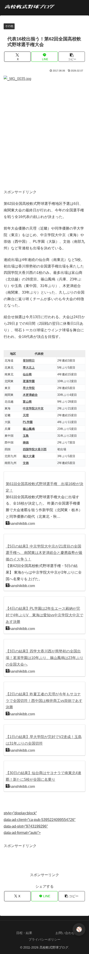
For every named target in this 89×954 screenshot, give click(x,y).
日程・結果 (24, 933)
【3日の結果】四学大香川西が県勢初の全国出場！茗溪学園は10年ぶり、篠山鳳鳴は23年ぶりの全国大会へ (44, 657)
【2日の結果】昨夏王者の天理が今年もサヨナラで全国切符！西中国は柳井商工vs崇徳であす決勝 (44, 700)
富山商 (27, 401)
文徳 (26, 463)
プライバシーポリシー (44, 939)
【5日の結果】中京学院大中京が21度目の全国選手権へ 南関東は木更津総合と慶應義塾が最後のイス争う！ (44, 552)
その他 (9, 26)
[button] (71, 57)
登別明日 (29, 360)
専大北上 (29, 367)
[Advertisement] (44, 138)
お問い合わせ (65, 933)
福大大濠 (29, 456)
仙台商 (27, 374)
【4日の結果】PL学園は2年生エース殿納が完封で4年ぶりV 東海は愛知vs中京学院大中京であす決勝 (44, 615)
